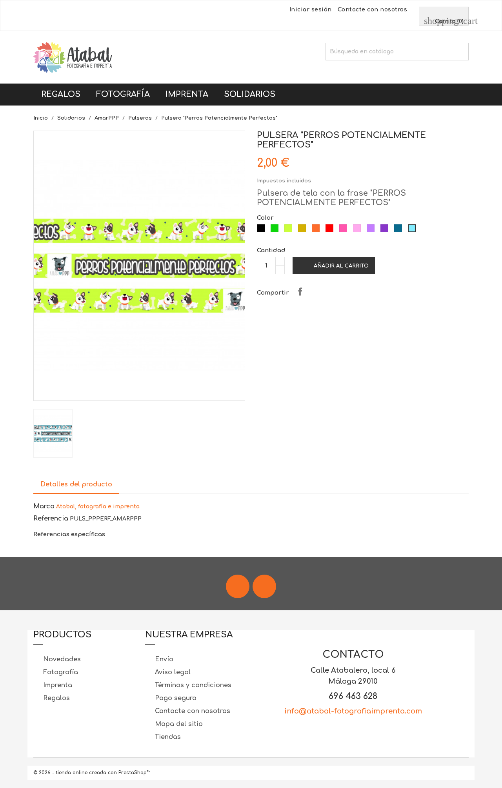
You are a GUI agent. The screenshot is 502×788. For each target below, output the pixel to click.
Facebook (237, 586)
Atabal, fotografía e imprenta (98, 507)
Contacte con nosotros (372, 10)
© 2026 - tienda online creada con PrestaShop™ (91, 772)
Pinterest (341, 291)
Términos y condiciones (192, 685)
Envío (163, 659)
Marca (44, 506)
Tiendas (167, 737)
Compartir (300, 291)
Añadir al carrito (334, 266)
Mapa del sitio (178, 724)
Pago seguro (174, 698)
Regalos (60, 94)
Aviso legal (172, 672)
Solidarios (249, 94)
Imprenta (187, 94)
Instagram (264, 586)
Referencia (50, 518)
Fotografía (123, 94)
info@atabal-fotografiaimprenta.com (353, 711)
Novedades (61, 659)
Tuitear (320, 291)
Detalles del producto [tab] (76, 484)
